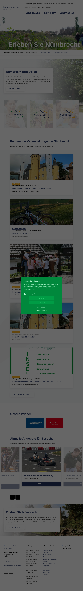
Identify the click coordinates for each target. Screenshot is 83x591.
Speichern (41, 302)
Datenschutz (44, 310)
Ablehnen (41, 298)
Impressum (38, 310)
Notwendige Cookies (32, 294)
